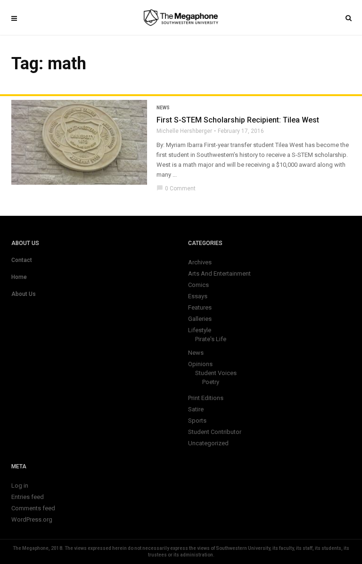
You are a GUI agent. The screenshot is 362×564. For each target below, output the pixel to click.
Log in (19, 485)
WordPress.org (31, 519)
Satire (196, 409)
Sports (197, 420)
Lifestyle (199, 330)
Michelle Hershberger (184, 131)
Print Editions (205, 397)
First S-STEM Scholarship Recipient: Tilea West (237, 119)
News (163, 107)
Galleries (200, 318)
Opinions (200, 364)
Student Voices (216, 372)
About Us (23, 294)
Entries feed (27, 496)
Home (19, 277)
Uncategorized (208, 443)
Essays (197, 296)
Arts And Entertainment (219, 273)
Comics (198, 284)
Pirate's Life (210, 339)
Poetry (210, 381)
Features (200, 307)
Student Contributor (214, 431)
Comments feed (33, 508)
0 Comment (176, 188)
